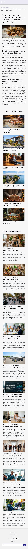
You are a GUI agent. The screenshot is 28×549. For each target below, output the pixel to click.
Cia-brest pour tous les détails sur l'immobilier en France (13, 186)
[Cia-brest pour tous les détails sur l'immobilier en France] (13, 177)
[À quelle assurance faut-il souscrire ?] (13, 214)
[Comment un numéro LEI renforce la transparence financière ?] (14, 387)
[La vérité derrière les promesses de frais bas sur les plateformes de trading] (14, 505)
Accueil (2, 7)
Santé (13, 537)
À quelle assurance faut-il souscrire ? (11, 222)
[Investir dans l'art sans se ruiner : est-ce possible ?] (14, 446)
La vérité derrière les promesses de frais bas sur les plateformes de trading (13, 515)
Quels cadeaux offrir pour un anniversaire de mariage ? (12, 204)
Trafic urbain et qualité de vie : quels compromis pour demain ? (13, 308)
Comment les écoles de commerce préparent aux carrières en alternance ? (13, 485)
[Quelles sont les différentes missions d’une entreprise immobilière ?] (13, 121)
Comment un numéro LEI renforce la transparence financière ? (13, 397)
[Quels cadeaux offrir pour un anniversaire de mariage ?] (13, 195)
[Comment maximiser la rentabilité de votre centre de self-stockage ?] (14, 357)
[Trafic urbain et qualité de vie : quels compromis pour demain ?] (14, 298)
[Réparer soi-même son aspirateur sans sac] (13, 159)
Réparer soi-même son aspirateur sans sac (13, 168)
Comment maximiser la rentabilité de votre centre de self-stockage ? (13, 367)
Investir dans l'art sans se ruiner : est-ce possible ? (12, 455)
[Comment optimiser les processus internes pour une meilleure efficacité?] (14, 328)
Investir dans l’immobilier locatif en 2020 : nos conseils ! (13, 149)
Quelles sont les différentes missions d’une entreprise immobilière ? (11, 130)
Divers (13, 541)
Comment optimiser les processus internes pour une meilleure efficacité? (13, 338)
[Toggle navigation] (3, 2)
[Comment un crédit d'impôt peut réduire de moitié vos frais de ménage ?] (14, 416)
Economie (7, 7)
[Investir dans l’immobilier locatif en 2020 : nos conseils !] (13, 141)
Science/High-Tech (13, 539)
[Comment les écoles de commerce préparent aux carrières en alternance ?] (14, 475)
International (13, 535)
